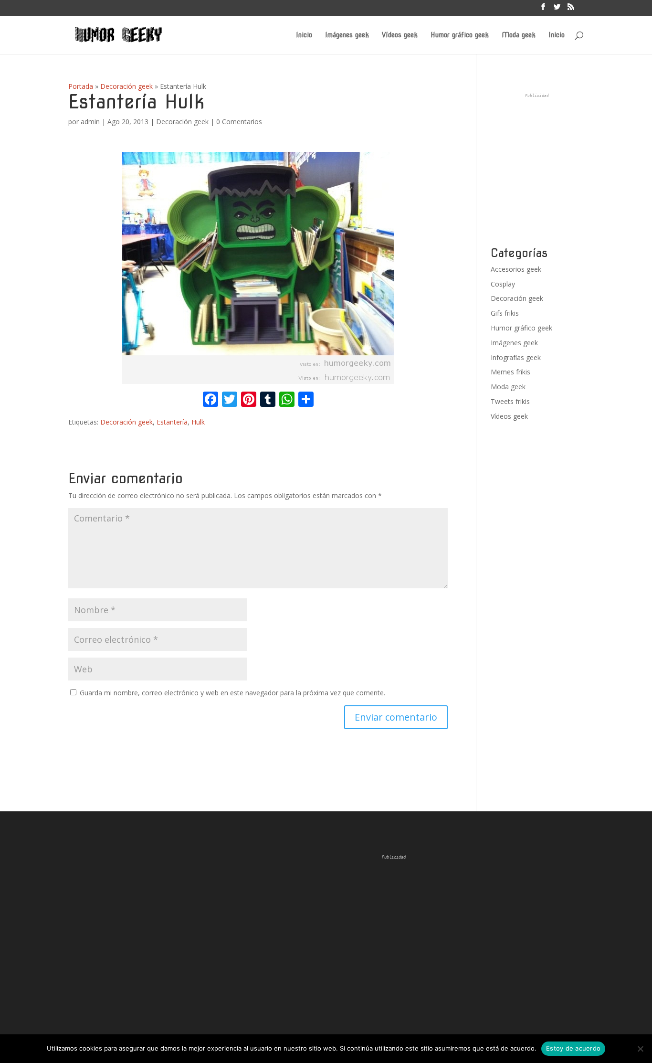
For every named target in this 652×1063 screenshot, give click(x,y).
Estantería (172, 421)
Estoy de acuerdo (573, 1048)
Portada (80, 86)
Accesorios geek (516, 269)
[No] (640, 1048)
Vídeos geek (400, 35)
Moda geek (519, 35)
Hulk (198, 421)
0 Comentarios (239, 121)
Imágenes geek (347, 35)
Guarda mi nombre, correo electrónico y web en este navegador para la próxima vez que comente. (232, 692)
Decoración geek (126, 86)
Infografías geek (516, 357)
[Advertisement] (562, 170)
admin (90, 121)
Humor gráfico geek (460, 35)
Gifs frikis (505, 313)
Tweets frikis (510, 401)
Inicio (304, 35)
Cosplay (503, 283)
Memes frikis (510, 371)
